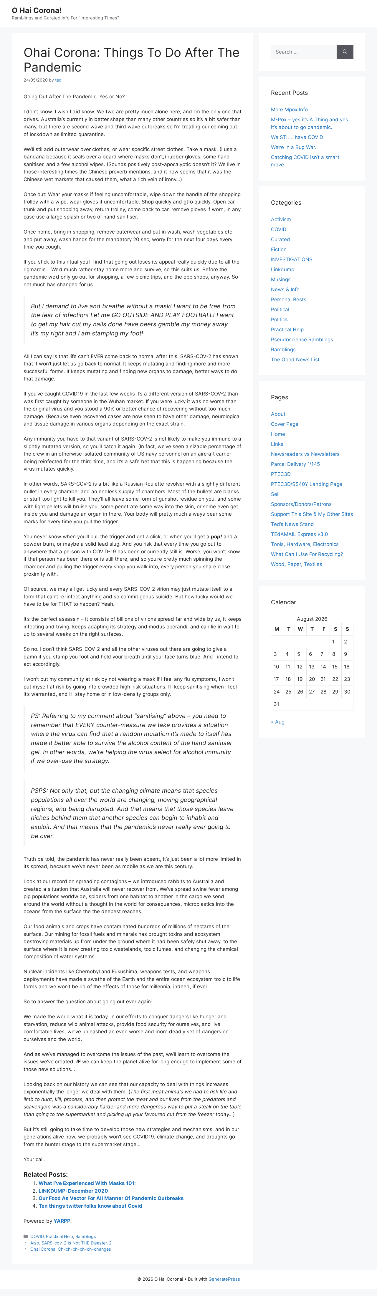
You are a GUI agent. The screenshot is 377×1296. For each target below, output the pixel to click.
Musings (281, 279)
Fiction (279, 249)
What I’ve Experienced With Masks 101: (87, 1183)
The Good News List (295, 360)
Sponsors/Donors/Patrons (301, 504)
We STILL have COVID (297, 137)
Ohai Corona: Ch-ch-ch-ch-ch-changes (70, 1249)
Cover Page (284, 424)
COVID (37, 1236)
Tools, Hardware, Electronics (305, 544)
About (278, 414)
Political (280, 309)
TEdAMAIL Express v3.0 (299, 534)
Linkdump (282, 269)
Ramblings (85, 1236)
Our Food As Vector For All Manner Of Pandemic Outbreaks (111, 1198)
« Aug (278, 722)
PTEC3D (281, 474)
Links (277, 444)
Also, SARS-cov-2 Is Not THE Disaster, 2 (71, 1242)
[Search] (345, 52)
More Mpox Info (289, 109)
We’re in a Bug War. (293, 147)
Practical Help (59, 1236)
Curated (280, 239)
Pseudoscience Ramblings (302, 339)
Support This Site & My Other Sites (312, 514)
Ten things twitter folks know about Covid (90, 1206)
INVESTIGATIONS (291, 259)
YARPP (62, 1221)
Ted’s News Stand (292, 524)
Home (278, 434)
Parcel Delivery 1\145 (295, 464)
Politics (279, 319)
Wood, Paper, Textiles (296, 564)
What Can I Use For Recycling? (307, 554)
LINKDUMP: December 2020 (73, 1191)
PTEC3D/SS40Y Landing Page (306, 484)
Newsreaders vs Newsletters (305, 454)
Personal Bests (288, 299)
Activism (281, 219)
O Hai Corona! (37, 10)
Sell (275, 494)
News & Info (285, 289)
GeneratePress (224, 1279)
